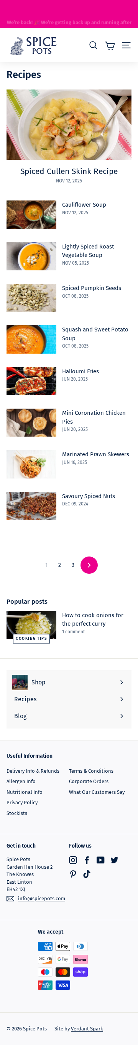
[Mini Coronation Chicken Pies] (31, 423)
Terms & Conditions (91, 771)
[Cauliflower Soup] (31, 214)
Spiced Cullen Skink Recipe (69, 171)
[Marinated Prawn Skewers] (31, 464)
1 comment (73, 631)
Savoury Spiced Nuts (88, 496)
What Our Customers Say (97, 792)
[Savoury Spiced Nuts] (31, 506)
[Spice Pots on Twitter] (114, 860)
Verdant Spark (87, 1029)
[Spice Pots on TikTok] (87, 874)
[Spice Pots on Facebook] (87, 860)
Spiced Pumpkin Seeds (91, 288)
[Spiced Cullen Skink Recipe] (69, 124)
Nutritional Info (25, 792)
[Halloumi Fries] (31, 381)
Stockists (17, 813)
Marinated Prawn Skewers (95, 454)
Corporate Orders (88, 781)
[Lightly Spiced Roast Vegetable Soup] (31, 256)
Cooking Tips (31, 638)
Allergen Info (21, 781)
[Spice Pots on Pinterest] (73, 874)
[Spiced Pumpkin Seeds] (31, 298)
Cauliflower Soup (84, 204)
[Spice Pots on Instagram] (73, 860)
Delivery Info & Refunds (33, 771)
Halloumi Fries (80, 371)
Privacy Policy (22, 802)
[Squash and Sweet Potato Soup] (31, 339)
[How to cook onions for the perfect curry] (31, 625)
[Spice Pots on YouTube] (101, 860)
